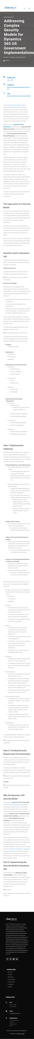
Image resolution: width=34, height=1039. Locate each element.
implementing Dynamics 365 (16, 105)
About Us (10, 972)
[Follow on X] (10, 959)
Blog (8, 87)
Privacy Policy (11, 979)
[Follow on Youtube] (13, 959)
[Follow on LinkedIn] (16, 959)
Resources (10, 977)
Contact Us (11, 984)
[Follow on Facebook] (7, 959)
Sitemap (10, 986)
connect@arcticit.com (14, 1013)
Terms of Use (11, 981)
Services (10, 974)
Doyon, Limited (20, 1033)
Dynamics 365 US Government (13, 804)
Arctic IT (7, 895)
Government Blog (14, 87)
